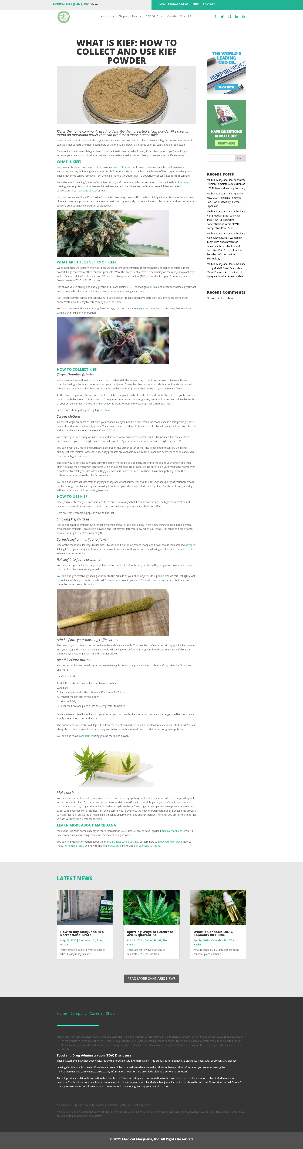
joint (95, 565)
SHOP (196, 4)
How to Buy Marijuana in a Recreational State (82, 933)
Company (78, 1013)
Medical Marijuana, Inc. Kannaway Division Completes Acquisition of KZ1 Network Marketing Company (226, 184)
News (135, 16)
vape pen (144, 308)
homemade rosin (73, 845)
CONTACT (209, 4)
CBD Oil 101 (153, 16)
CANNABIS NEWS (178, 4)
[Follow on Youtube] (243, 16)
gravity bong (114, 845)
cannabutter (86, 736)
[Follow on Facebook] (215, 16)
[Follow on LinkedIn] (236, 16)
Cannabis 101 (174, 16)
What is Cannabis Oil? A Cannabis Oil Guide (213, 933)
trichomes (124, 167)
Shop (122, 16)
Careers (96, 1013)
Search (240, 158)
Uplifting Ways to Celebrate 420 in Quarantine (150, 933)
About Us (106, 16)
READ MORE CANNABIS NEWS (151, 978)
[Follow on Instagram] (229, 16)
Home (62, 1013)
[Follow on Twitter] (222, 16)
